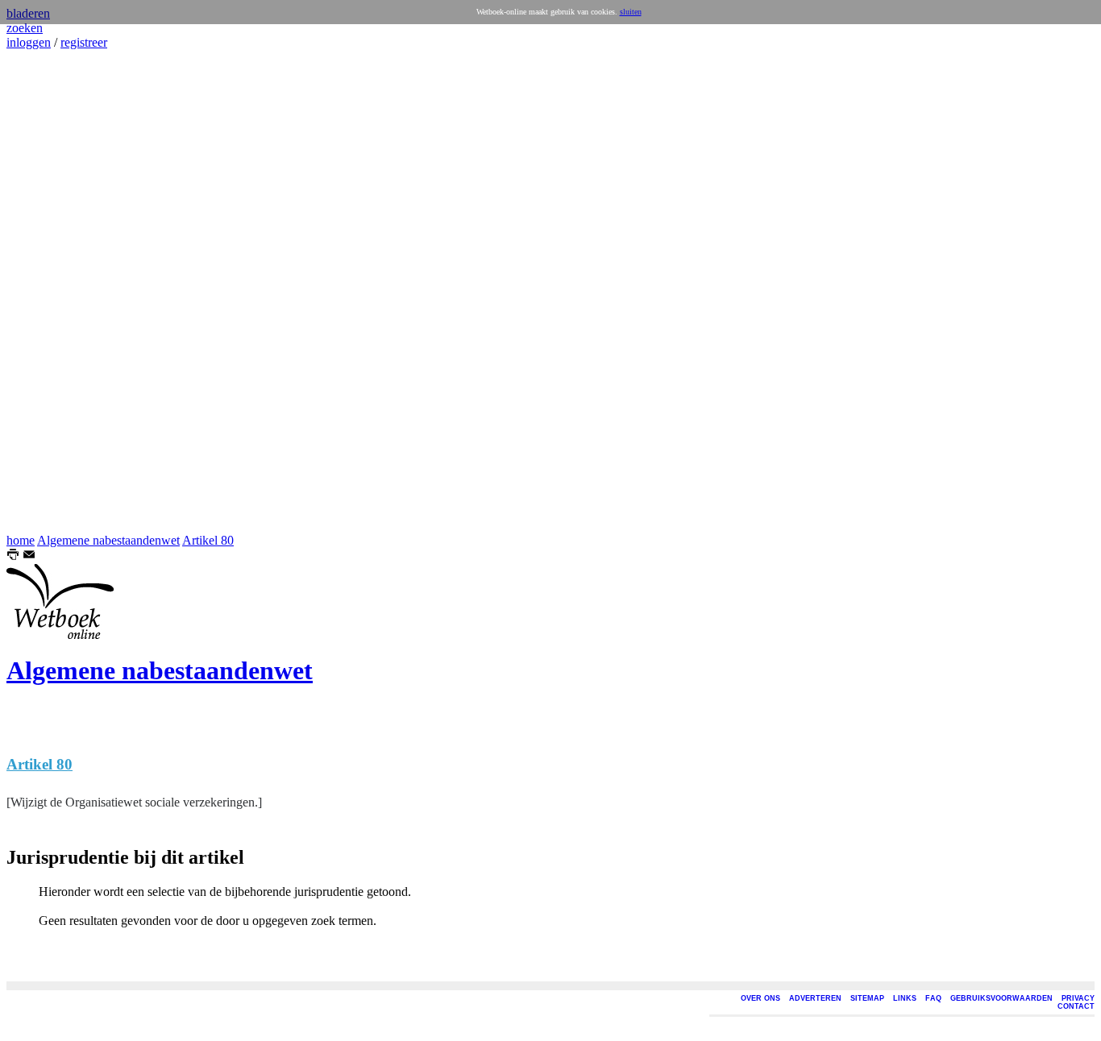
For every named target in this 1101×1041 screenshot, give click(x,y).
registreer (83, 42)
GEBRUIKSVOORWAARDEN (1001, 998)
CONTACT (1076, 1006)
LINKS (904, 998)
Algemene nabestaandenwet (108, 540)
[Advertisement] (54, 291)
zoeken (24, 28)
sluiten (631, 11)
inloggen (28, 42)
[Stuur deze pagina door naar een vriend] (29, 556)
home (20, 540)
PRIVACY (1078, 998)
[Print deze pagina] (12, 556)
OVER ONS (760, 998)
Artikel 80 (208, 540)
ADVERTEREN (815, 998)
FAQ (933, 998)
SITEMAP (867, 998)
